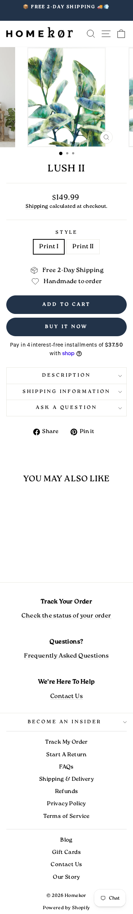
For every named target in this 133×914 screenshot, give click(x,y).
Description (66, 375)
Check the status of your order (66, 616)
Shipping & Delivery (66, 779)
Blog (66, 840)
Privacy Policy (66, 803)
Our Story (66, 877)
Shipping (36, 206)
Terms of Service (66, 816)
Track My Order (66, 742)
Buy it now (66, 327)
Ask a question (67, 407)
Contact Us (66, 696)
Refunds (66, 791)
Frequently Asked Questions (66, 656)
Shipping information (67, 392)
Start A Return (66, 755)
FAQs (66, 767)
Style (66, 232)
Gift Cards (66, 852)
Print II (82, 246)
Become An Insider (65, 722)
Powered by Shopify (66, 908)
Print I (48, 246)
